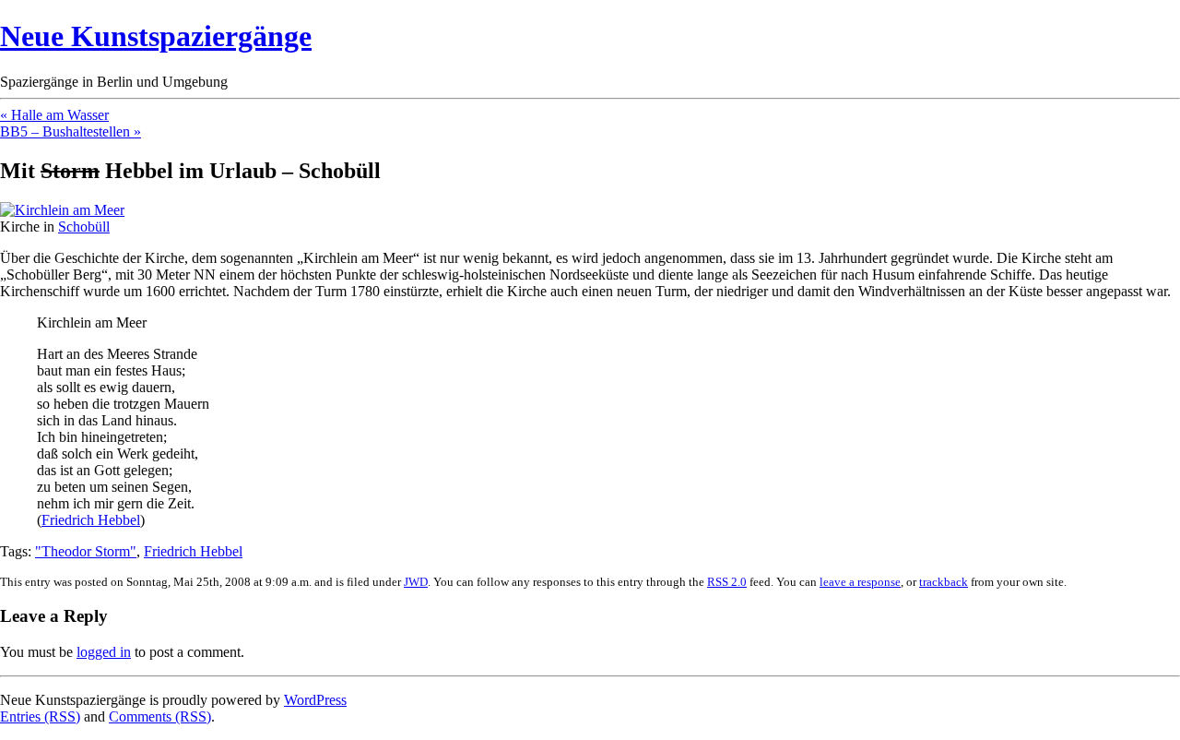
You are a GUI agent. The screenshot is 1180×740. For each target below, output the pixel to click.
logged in (104, 652)
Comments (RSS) (160, 716)
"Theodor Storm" (85, 551)
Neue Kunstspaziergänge (156, 36)
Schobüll (84, 226)
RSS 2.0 (727, 582)
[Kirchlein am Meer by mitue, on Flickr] (62, 210)
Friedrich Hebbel (90, 520)
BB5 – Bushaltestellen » (70, 131)
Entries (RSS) (40, 716)
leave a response (860, 582)
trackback (943, 582)
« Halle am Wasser (54, 115)
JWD (416, 582)
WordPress (315, 700)
